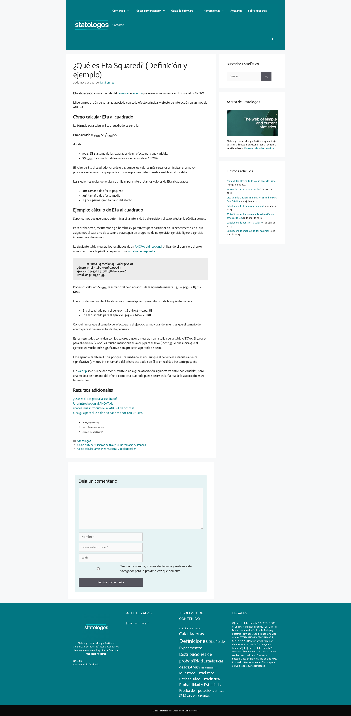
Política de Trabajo (262, 630)
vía (80, 408)
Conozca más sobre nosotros (259, 148)
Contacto (118, 25)
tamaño (123, 93)
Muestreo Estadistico (196, 673)
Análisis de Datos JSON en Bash (243, 189)
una (75, 408)
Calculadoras (191, 634)
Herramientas (212, 10)
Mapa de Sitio (248, 658)
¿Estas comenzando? (148, 10)
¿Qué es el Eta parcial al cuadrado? (95, 399)
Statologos (84, 441)
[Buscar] (266, 76)
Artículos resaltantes (189, 628)
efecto (137, 93)
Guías (201, 668)
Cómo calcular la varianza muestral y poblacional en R (107, 448)
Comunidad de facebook (86, 664)
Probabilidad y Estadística (200, 684)
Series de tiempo (217, 691)
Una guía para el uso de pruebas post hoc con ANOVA (108, 413)
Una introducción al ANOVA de (93, 403)
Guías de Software (182, 10)
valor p (82, 371)
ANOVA (114, 408)
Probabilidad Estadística (199, 679)
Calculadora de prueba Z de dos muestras (248, 231)
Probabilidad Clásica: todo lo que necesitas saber (251, 181)
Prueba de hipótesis (194, 690)
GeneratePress (191, 710)
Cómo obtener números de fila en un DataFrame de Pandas (111, 445)
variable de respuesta (141, 251)
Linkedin (77, 661)
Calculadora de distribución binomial (245, 206)
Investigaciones (211, 668)
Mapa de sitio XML (266, 658)
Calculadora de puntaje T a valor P (244, 222)
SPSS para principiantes (194, 695)
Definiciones (193, 641)
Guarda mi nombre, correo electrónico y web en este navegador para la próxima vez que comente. (156, 569)
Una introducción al (96, 408)
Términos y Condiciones (253, 633)
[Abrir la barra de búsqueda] (273, 39)
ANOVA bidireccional (148, 246)
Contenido (118, 10)
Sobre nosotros (257, 10)
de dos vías (127, 408)
